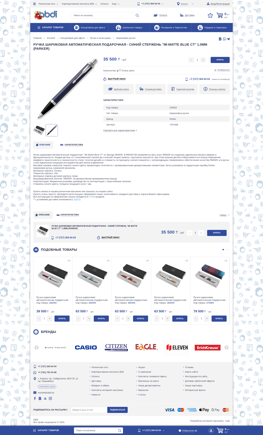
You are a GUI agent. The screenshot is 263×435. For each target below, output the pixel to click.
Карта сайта (191, 371)
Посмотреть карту (47, 386)
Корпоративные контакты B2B (78, 3)
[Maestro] (180, 410)
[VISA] (169, 410)
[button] (223, 249)
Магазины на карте (148, 380)
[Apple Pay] (204, 410)
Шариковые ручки (125, 38)
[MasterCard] (226, 410)
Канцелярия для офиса (73, 38)
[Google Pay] (215, 410)
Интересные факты (195, 390)
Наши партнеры (193, 385)
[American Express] (192, 410)
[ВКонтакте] (220, 39)
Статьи (142, 394)
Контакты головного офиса (152, 376)
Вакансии (143, 390)
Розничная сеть (47, 3)
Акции (141, 367)
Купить (220, 60)
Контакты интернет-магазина (107, 390)
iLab (227, 420)
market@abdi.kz (46, 392)
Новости (96, 394)
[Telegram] (228, 39)
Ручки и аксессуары (100, 38)
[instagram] (50, 398)
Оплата (104, 3)
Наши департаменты (149, 385)
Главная (37, 38)
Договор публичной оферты (200, 380)
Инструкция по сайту (196, 376)
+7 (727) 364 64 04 (151, 3)
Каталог (51, 38)
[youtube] (45, 398)
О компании (144, 371)
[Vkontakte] (40, 398)
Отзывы (189, 367)
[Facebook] (34, 398)
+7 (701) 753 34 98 (47, 372)
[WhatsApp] (224, 39)
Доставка (96, 380)
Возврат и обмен (100, 385)
